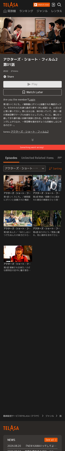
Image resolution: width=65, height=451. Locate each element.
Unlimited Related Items (37, 158)
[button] (41, 5)
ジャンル (50, 415)
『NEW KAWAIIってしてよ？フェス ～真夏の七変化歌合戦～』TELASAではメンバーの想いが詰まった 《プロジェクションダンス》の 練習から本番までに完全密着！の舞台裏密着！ (41, 446)
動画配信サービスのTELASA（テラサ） (21, 415)
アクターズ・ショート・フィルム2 (30, 131)
